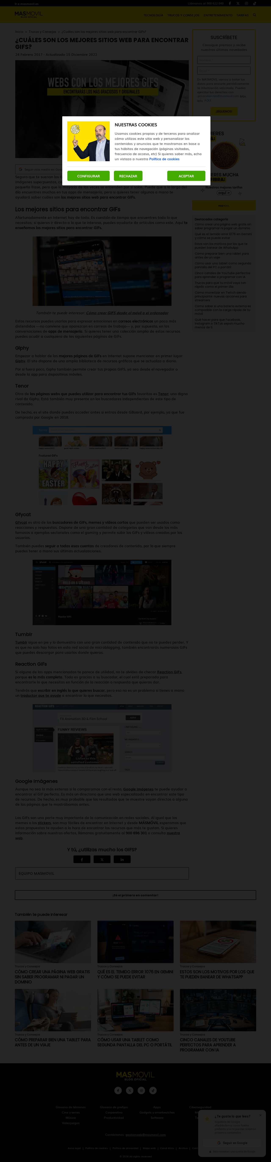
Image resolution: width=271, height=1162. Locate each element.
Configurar (88, 175)
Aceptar (186, 175)
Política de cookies (164, 158)
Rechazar (128, 175)
